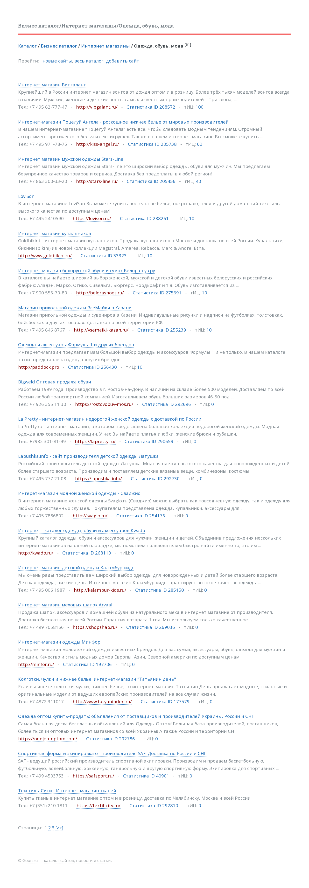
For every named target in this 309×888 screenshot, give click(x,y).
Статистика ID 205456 (151, 181)
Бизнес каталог (59, 46)
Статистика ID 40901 (146, 776)
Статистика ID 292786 (110, 738)
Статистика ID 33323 (104, 255)
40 (198, 181)
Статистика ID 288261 (144, 218)
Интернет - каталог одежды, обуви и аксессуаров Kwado (81, 530)
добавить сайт (122, 61)
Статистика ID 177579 (165, 701)
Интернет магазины (105, 46)
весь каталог (89, 61)
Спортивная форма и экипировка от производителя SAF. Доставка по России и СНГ (112, 753)
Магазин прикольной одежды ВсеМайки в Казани (75, 308)
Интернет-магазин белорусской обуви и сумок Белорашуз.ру (86, 270)
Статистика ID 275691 (157, 293)
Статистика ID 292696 (166, 404)
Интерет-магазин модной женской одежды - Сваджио (79, 493)
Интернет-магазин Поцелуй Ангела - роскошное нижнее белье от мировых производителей (123, 122)
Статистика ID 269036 (150, 627)
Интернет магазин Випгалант (52, 85)
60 (199, 144)
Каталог (27, 46)
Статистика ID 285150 (159, 590)
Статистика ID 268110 (86, 553)
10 (191, 218)
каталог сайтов (59, 860)
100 (200, 107)
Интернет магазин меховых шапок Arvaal (65, 605)
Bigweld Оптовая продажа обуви (54, 382)
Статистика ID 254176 (140, 516)
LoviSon (26, 196)
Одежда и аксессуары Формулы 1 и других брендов (76, 344)
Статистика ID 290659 (149, 441)
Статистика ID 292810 (153, 805)
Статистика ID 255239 (161, 330)
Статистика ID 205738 (152, 144)
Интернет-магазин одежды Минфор (59, 642)
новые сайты (57, 61)
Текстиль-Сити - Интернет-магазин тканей (67, 790)
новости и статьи (93, 860)
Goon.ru (30, 860)
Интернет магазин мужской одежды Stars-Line (70, 159)
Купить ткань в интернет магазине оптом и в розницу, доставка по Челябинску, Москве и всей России (134, 798)
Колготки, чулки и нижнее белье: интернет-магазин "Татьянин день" (97, 679)
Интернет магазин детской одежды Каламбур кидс (76, 567)
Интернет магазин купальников (54, 233)
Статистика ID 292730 (155, 478)
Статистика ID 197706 (87, 664)
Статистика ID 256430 (92, 367)
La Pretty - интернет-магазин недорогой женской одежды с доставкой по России (109, 419)
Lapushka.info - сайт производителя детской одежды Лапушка (88, 456)
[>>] (59, 828)
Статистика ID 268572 (150, 107)
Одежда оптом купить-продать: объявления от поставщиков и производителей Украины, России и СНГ (136, 716)
